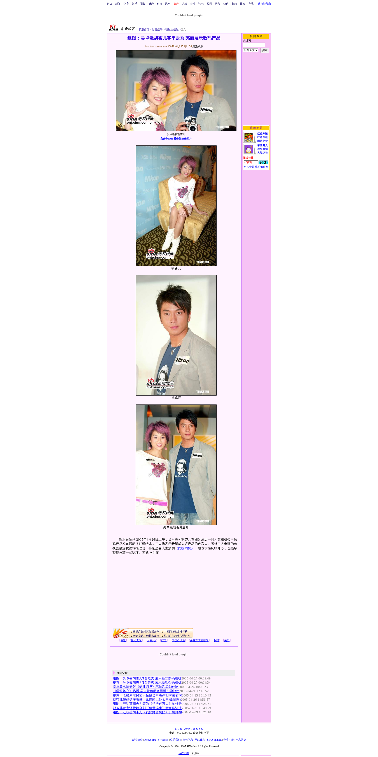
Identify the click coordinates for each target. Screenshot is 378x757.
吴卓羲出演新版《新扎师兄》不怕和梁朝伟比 (145, 687)
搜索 (242, 3)
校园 (209, 3)
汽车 (167, 3)
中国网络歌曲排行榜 (175, 631)
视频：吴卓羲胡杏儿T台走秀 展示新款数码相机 (147, 682)
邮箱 (234, 3)
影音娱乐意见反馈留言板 (189, 729)
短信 (226, 3)
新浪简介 (137, 739)
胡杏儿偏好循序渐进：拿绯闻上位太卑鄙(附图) (147, 699)
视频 (142, 3)
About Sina (150, 739)
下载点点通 (178, 640)
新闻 (118, 3)
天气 (217, 3)
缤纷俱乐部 (261, 166)
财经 (151, 3)
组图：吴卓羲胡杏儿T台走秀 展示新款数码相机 (147, 678)
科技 (159, 3)
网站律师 (200, 739)
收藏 (216, 640)
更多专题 (249, 166)
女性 (192, 3)
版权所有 (183, 753)
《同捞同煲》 (184, 548)
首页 (109, 3)
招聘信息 (187, 739)
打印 (163, 640)
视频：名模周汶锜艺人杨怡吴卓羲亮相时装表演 (147, 695)
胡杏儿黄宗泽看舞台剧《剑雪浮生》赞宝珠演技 (147, 708)
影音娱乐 (157, 29)
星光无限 (136, 640)
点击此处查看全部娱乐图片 (176, 138)
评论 (123, 640)
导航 (251, 3)
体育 (126, 3)
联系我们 (175, 739)
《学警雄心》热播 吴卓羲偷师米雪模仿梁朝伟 (146, 691)
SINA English (214, 739)
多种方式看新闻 (199, 640)
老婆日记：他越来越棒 (146, 635)
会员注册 (228, 739)
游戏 (184, 3)
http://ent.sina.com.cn (156, 46)
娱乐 (134, 3)
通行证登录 (264, 3)
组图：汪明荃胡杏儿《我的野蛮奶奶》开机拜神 (147, 712)
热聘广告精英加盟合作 (146, 631)
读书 (201, 3)
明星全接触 (171, 29)
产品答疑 (241, 739)
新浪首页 (144, 29)
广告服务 (163, 739)
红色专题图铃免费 (262, 137)
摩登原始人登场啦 (262, 149)
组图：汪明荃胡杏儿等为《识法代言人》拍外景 (147, 703)
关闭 (226, 640)
